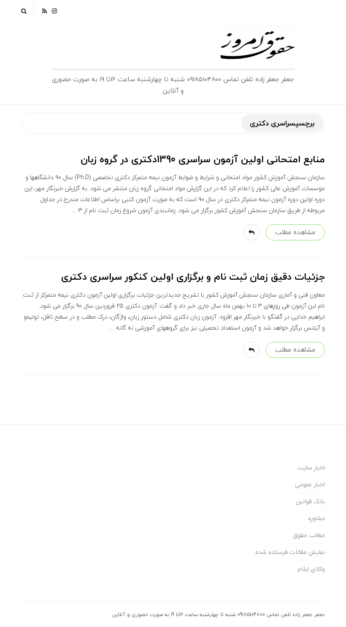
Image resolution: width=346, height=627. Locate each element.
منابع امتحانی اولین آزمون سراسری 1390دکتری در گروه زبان (203, 159)
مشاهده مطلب (295, 231)
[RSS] (44, 10)
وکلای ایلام (311, 569)
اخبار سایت (311, 467)
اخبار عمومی (310, 484)
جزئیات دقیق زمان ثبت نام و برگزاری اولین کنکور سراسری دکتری (193, 276)
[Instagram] (54, 10)
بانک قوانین (310, 501)
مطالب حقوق (309, 535)
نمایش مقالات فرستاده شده (290, 552)
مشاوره (316, 518)
